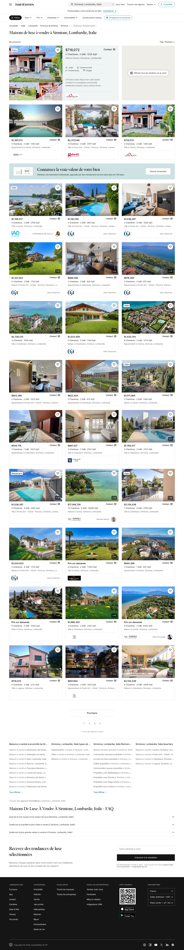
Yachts (37, 899)
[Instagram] (145, 945)
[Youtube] (156, 945)
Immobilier (13, 26)
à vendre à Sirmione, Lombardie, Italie (71, 750)
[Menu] (10, 4)
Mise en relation (93, 899)
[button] (58, 50)
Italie (23, 26)
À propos (13, 889)
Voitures (37, 894)
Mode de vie (39, 929)
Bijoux (36, 919)
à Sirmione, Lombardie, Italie (113, 754)
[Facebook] (150, 945)
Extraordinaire (40, 924)
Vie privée (13, 919)
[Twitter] (161, 945)
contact (12, 899)
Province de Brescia (49, 26)
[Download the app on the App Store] (127, 909)
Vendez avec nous (95, 889)
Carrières (13, 904)
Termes (12, 914)
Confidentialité (139, 867)
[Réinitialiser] (113, 4)
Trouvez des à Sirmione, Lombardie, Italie (37, 801)
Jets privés (38, 904)
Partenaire (91, 894)
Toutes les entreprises (66, 894)
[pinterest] (173, 945)
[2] (100, 723)
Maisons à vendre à (28, 750)
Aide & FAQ (14, 909)
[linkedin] (167, 945)
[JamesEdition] (24, 4)
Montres (37, 914)
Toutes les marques (65, 889)
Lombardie (32, 26)
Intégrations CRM (94, 904)
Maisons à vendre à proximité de (39, 744)
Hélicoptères (39, 909)
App (11, 894)
